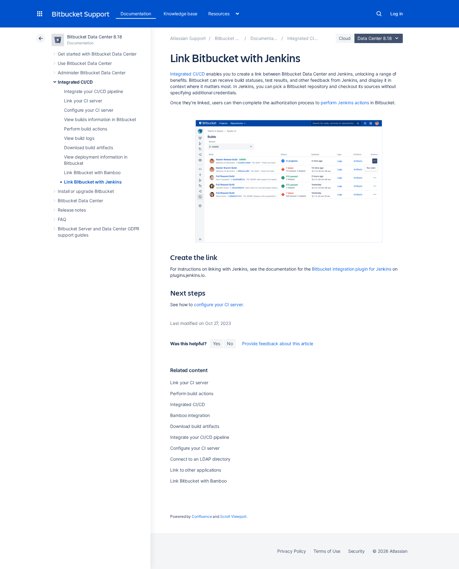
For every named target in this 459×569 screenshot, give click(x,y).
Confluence (202, 516)
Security (356, 551)
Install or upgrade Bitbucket (86, 191)
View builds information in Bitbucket (100, 119)
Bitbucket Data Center (80, 200)
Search (379, 14)
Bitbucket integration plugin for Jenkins (351, 269)
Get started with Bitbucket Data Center (97, 53)
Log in (396, 13)
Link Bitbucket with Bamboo (92, 172)
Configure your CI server (88, 110)
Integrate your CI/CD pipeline (93, 91)
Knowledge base (180, 13)
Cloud (345, 38)
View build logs (79, 138)
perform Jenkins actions (345, 102)
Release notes (72, 210)
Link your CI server (83, 100)
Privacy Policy (291, 551)
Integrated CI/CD (75, 82)
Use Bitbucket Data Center (85, 63)
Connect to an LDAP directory (200, 459)
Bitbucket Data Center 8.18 (94, 36)
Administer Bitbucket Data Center (92, 72)
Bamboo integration (190, 415)
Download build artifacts (88, 147)
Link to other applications (195, 470)
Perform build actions (85, 128)
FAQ (62, 219)
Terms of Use (326, 551)
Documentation (136, 13)
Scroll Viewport (233, 516)
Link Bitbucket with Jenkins (93, 181)
